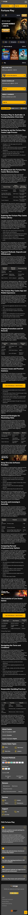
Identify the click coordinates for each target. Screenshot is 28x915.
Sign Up (17, 6)
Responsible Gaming (7, 903)
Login (3, 897)
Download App (5, 6)
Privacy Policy (5, 901)
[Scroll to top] (25, 912)
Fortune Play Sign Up (11, 75)
